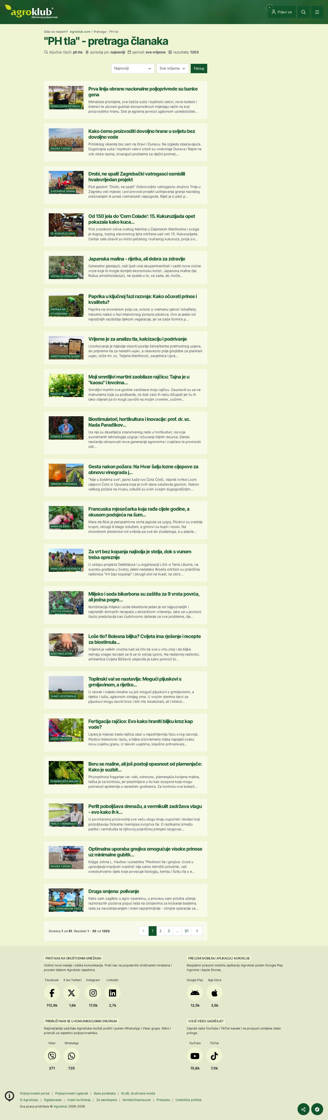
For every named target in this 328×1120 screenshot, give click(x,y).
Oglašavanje (52, 1100)
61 (187, 931)
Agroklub (60, 1106)
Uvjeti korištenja (79, 1100)
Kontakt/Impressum (137, 1100)
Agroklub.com (80, 31)
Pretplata (163, 1100)
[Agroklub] (31, 11)
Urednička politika (188, 1100)
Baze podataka (105, 1093)
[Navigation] (317, 12)
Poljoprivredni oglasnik (72, 1093)
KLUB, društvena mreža (138, 1093)
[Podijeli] (304, 1109)
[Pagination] (197, 931)
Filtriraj (199, 68)
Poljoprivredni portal (35, 1093)
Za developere (106, 1100)
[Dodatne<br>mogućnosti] (317, 1109)
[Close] (304, 12)
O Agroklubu (29, 1100)
